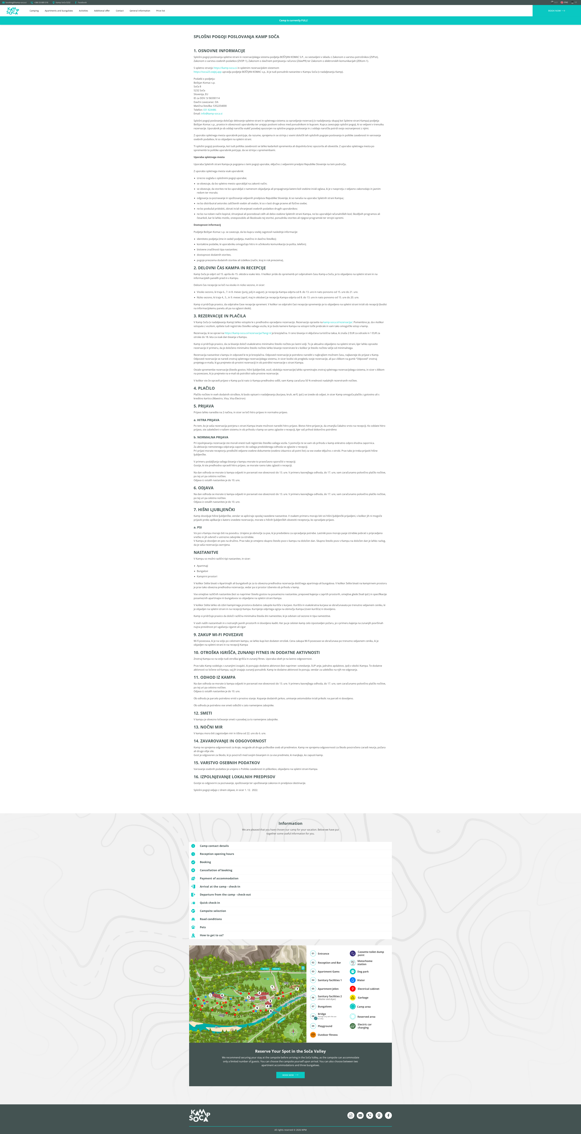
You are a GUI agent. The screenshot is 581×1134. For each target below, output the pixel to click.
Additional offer (102, 10)
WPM (304, 1129)
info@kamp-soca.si (211, 113)
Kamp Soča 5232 (63, 2)
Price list (160, 10)
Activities (83, 10)
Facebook (82, 2)
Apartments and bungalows (59, 10)
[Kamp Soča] (12, 11)
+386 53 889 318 (41, 2)
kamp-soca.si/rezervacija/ (337, 322)
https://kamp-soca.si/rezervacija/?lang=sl (248, 333)
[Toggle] (389, 846)
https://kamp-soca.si (225, 68)
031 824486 (209, 109)
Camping (34, 10)
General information (140, 10)
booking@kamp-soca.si (16, 2)
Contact (120, 10)
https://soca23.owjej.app (208, 71)
